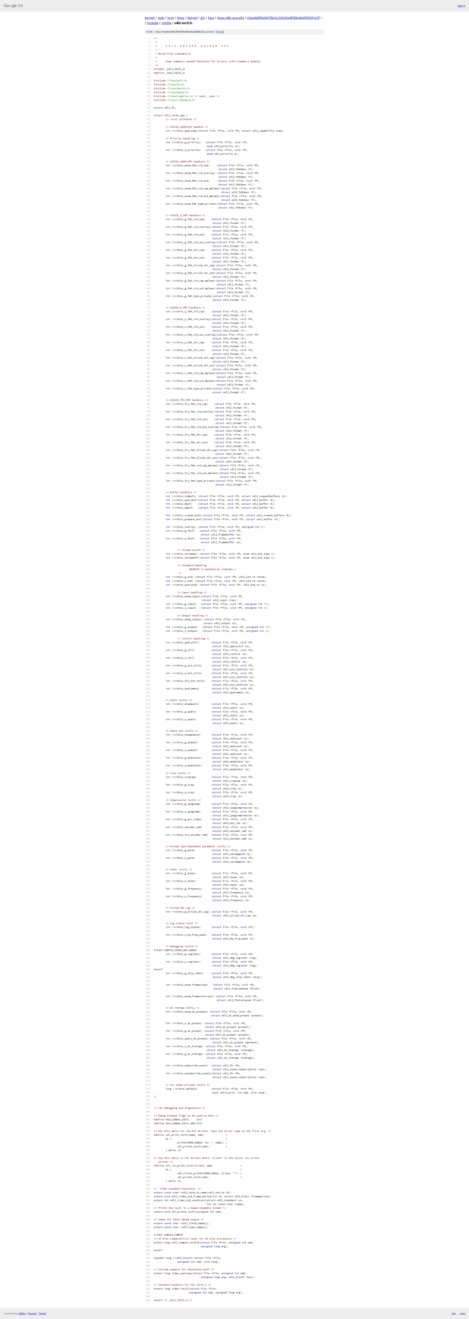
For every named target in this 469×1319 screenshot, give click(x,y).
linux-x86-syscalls (230, 18)
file (220, 31)
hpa (211, 18)
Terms (42, 1313)
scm (170, 18)
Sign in (461, 6)
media (166, 23)
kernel (150, 18)
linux (180, 18)
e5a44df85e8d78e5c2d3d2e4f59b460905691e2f (283, 18)
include (152, 23)
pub (161, 18)
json (462, 1313)
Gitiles (22, 1313)
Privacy (32, 1313)
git (202, 18)
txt (453, 1313)
